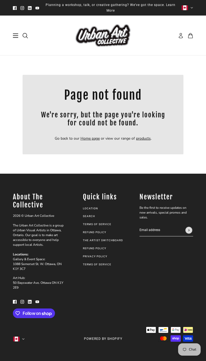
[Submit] (188, 230)
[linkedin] (30, 8)
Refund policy (94, 232)
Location (90, 208)
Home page (90, 138)
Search (89, 216)
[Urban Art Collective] (103, 35)
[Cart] (190, 35)
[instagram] (22, 8)
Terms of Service (97, 224)
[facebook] (15, 8)
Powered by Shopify (103, 339)
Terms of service (97, 264)
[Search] (25, 35)
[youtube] (37, 8)
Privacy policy (95, 256)
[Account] (180, 35)
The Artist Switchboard (103, 240)
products (143, 138)
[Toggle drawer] (15, 36)
